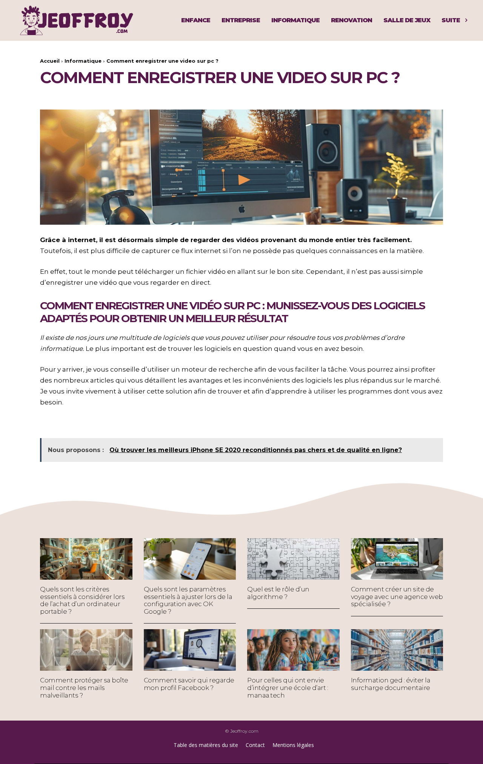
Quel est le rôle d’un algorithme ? (278, 592)
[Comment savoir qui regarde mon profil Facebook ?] (190, 650)
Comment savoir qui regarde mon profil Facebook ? (189, 683)
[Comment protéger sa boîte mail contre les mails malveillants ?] (86, 650)
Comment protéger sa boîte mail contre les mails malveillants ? (84, 687)
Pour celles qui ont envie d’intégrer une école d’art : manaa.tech (287, 687)
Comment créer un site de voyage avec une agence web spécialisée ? (397, 596)
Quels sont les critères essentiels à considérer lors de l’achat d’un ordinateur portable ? (82, 600)
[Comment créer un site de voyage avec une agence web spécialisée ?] (397, 559)
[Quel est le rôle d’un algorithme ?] (293, 559)
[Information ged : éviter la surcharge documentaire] (397, 650)
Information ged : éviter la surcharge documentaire (391, 683)
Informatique (83, 61)
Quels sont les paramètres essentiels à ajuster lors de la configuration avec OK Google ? (188, 600)
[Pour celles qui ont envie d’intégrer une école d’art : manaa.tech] (293, 650)
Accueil (50, 61)
